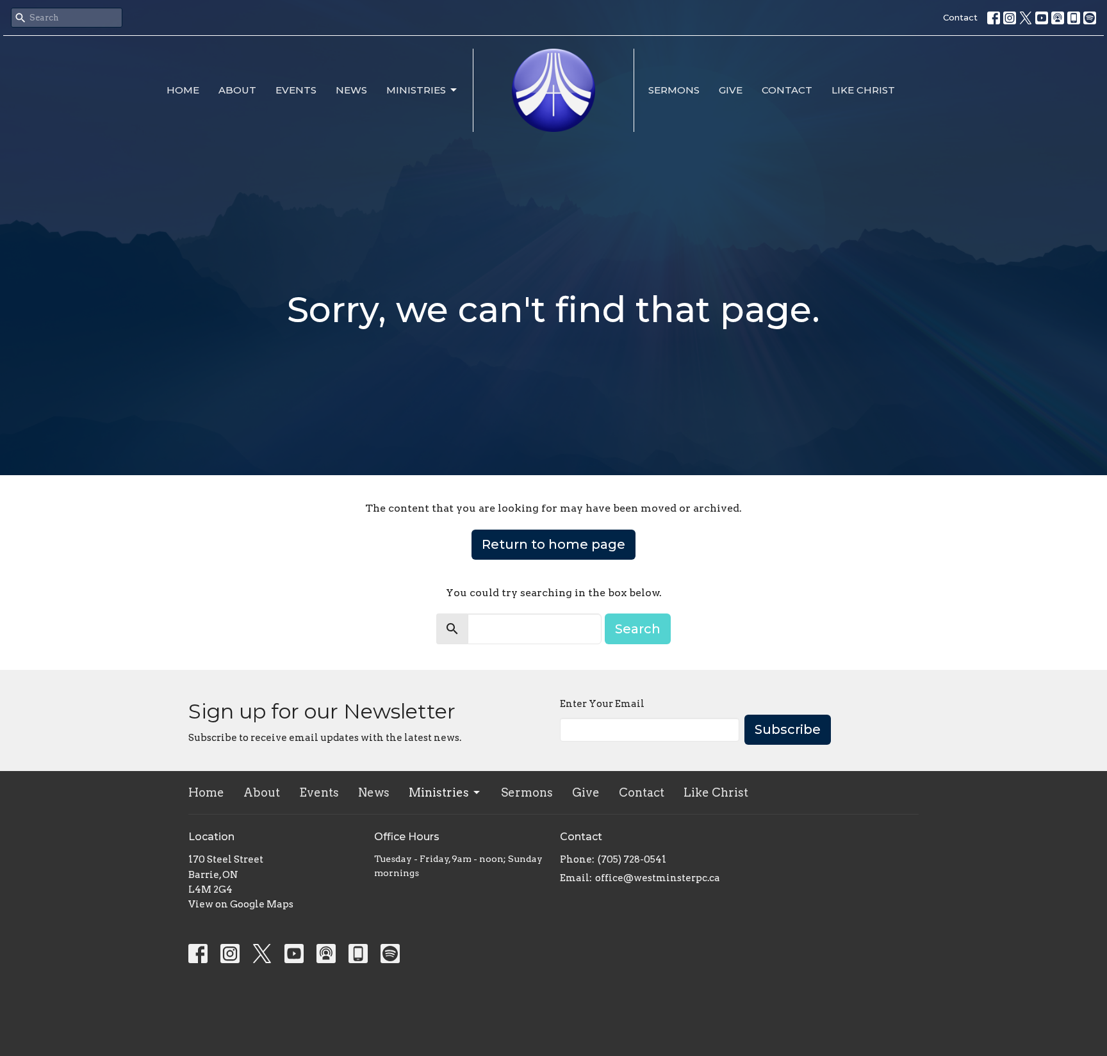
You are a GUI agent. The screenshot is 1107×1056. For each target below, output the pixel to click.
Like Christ (863, 90)
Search (637, 629)
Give (730, 90)
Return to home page (553, 544)
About (237, 90)
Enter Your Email (602, 704)
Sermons (674, 90)
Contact (960, 17)
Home (183, 90)
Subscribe (788, 729)
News (351, 90)
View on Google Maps (240, 904)
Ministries (416, 90)
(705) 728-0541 (632, 859)
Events (295, 90)
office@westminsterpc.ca (657, 878)
